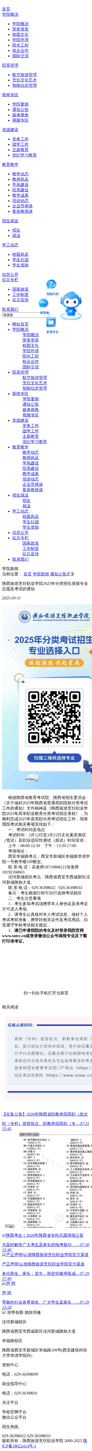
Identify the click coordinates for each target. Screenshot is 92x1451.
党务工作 (20, 139)
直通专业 (52, 323)
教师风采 (20, 179)
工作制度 (20, 294)
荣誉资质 (20, 29)
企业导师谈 (22, 206)
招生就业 (10, 221)
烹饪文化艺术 (24, 80)
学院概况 (10, 14)
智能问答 (52, 285)
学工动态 (10, 245)
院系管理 (10, 65)
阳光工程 (20, 45)
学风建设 (20, 184)
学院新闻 (41, 574)
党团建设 (10, 130)
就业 (16, 235)
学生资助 (20, 265)
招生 (16, 230)
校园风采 (20, 254)
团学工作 (20, 144)
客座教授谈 (22, 211)
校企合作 (20, 50)
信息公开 (10, 274)
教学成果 (20, 195)
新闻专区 (10, 95)
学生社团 (20, 260)
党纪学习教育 (24, 155)
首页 (6, 9)
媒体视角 (20, 115)
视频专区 (20, 120)
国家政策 (20, 289)
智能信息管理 (24, 85)
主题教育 (20, 150)
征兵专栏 (10, 280)
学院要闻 (20, 104)
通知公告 (20, 109)
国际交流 (20, 56)
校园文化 (20, 34)
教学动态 (20, 174)
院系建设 (20, 190)
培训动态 (20, 201)
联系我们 (10, 309)
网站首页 (20, 324)
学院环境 (20, 40)
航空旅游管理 (24, 75)
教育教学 (10, 164)
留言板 (45, 304)
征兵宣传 (20, 300)
